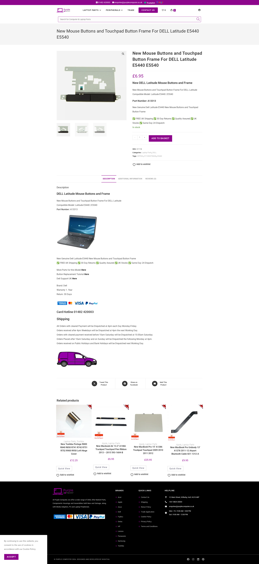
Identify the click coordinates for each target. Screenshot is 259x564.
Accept (11, 557)
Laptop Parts (147, 153)
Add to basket (160, 138)
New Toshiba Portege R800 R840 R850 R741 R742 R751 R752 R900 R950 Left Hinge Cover (73, 449)
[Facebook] (188, 559)
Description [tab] (109, 179)
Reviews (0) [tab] (150, 179)
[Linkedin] (198, 559)
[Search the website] (129, 19)
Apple (104, 443)
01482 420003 (104, 2)
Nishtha (106, 559)
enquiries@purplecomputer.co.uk (128, 2)
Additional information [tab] (130, 179)
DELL (154, 153)
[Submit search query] (198, 19)
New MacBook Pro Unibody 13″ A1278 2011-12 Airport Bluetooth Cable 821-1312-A (185, 450)
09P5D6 (140, 156)
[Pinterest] (203, 559)
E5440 (159, 156)
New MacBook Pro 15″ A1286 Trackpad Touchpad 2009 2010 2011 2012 (148, 450)
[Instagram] (193, 559)
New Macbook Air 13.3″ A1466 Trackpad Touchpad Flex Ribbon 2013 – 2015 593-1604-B (111, 449)
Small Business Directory (64, 527)
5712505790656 (150, 156)
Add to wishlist (143, 164)
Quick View (64, 468)
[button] (123, 54)
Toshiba (80, 441)
